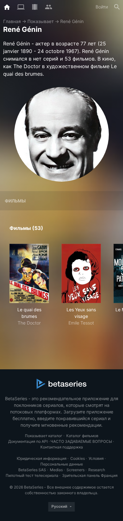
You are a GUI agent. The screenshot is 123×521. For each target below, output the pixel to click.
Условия (96, 458)
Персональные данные (61, 464)
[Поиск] (117, 7)
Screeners (76, 469)
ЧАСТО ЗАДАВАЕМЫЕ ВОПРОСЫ (81, 441)
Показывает (40, 21)
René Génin (72, 21)
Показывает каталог (43, 435)
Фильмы (15, 200)
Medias (56, 469)
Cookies (77, 458)
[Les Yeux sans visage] (81, 273)
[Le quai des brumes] (29, 273)
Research (96, 469)
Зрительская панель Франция (90, 475)
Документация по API (28, 441)
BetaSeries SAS (32, 469)
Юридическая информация (42, 458)
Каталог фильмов (82, 435)
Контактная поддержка (61, 447)
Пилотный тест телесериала (32, 475)
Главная (12, 21)
